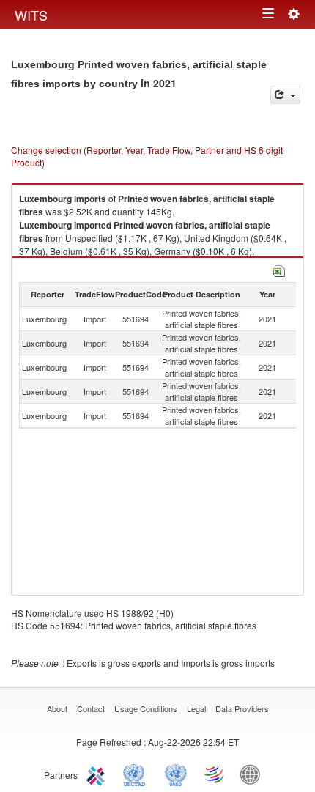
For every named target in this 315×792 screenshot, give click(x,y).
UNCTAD (137, 773)
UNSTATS (175, 773)
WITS (31, 14)
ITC (98, 773)
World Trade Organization (214, 773)
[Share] (285, 95)
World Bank (253, 773)
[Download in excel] (279, 269)
